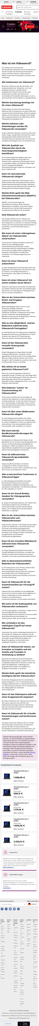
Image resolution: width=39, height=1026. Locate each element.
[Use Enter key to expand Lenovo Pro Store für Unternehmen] (14, 2)
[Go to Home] (6, 7)
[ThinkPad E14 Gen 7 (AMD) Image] (6, 792)
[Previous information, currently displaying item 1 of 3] (3, 26)
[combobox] (28, 7)
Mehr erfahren (19, 781)
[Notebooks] (13, 18)
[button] (7, 1024)
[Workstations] (31, 18)
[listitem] (19, 776)
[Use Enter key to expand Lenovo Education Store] (27, 2)
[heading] (25, 772)
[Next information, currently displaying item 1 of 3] (36, 26)
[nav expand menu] (2, 12)
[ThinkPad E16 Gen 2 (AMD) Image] (6, 776)
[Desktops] (21, 18)
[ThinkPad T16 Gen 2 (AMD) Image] (6, 840)
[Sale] (4, 18)
